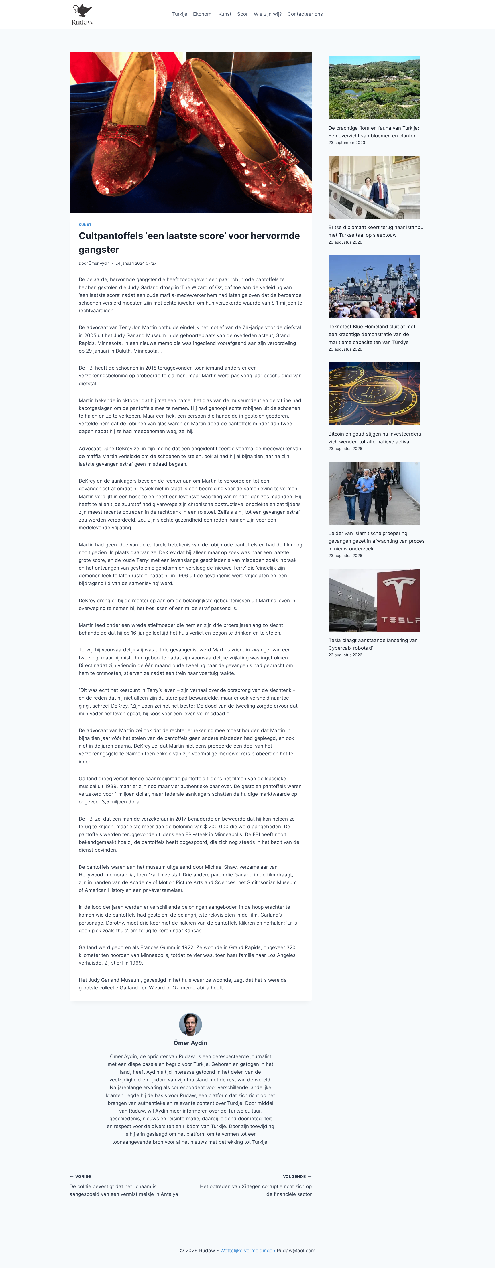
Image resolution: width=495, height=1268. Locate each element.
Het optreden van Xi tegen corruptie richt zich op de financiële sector (255, 1185)
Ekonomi (203, 14)
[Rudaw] (82, 14)
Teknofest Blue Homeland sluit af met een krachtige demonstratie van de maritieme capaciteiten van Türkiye (372, 334)
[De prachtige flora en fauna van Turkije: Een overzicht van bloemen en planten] (377, 87)
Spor (242, 14)
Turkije (179, 14)
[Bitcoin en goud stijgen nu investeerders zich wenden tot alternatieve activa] (377, 393)
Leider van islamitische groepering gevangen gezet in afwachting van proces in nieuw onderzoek (377, 541)
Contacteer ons (305, 14)
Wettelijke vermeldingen (247, 1250)
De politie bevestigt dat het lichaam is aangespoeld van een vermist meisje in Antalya (124, 1185)
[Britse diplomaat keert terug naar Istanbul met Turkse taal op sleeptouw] (377, 187)
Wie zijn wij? (268, 14)
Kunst (225, 14)
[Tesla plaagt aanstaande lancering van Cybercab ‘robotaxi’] (377, 600)
